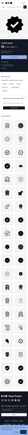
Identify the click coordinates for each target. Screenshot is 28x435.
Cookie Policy (17, 427)
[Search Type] (3, 7)
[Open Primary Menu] (2, 3)
